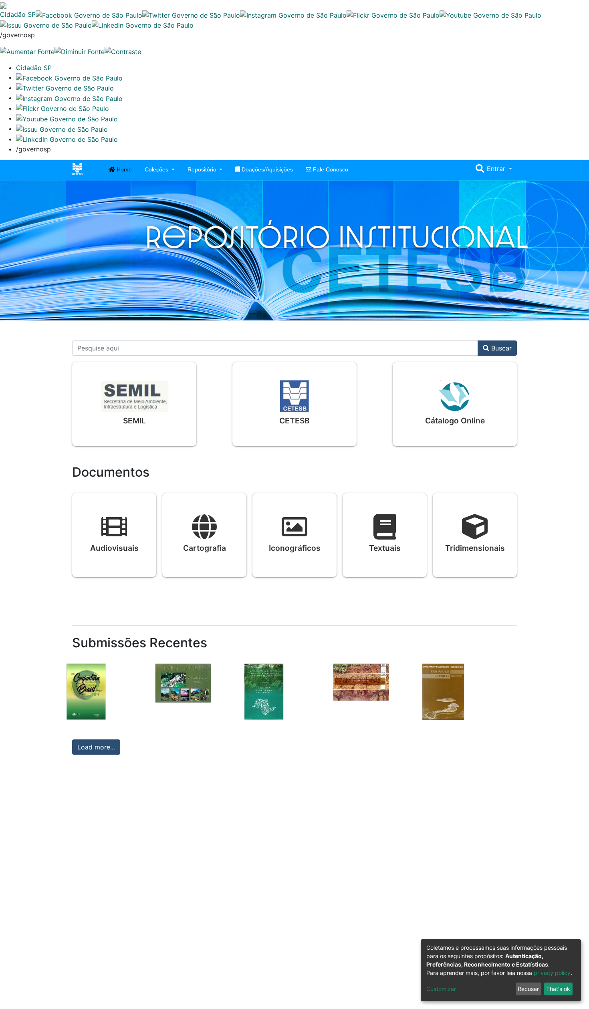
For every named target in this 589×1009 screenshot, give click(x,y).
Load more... (96, 747)
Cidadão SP (18, 14)
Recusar (528, 988)
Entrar (497, 169)
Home (123, 169)
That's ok (558, 988)
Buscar (500, 348)
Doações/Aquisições (266, 169)
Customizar (441, 988)
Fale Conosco (329, 169)
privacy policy (552, 972)
